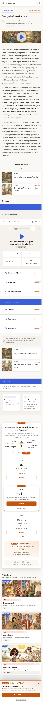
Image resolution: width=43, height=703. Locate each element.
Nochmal (36, 222)
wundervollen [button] (7, 99)
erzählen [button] (19, 155)
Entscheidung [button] (21, 149)
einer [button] (4, 52)
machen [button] (33, 82)
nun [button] (3, 149)
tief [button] (6, 146)
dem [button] (11, 70)
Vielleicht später (21, 700)
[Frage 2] (19, 230)
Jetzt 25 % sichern (20, 695)
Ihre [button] (3, 122)
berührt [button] (11, 146)
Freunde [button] (25, 49)
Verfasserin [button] (9, 131)
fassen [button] (8, 79)
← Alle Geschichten (7, 10)
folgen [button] (4, 70)
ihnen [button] (20, 137)
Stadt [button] (14, 52)
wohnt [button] (31, 128)
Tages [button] (18, 61)
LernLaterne (10, 3)
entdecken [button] (26, 70)
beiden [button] (33, 111)
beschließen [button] (20, 79)
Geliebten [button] (5, 140)
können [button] (28, 76)
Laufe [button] (6, 87)
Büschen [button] (5, 67)
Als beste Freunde (11, 257)
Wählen (20, 483)
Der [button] (13, 96)
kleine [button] (4, 96)
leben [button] (35, 49)
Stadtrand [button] (24, 128)
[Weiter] (32, 230)
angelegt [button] (14, 143)
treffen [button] (4, 58)
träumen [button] (25, 102)
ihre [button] (27, 99)
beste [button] (19, 49)
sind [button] (15, 49)
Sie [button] (31, 49)
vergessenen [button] (20, 108)
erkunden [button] (21, 58)
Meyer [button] (27, 125)
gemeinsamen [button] (12, 82)
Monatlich (17, 459)
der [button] (29, 55)
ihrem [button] (4, 82)
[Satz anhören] (21, 238)
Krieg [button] (34, 134)
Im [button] (3, 87)
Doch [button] (32, 102)
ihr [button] (32, 76)
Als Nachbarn (30, 257)
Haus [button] (15, 128)
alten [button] (4, 64)
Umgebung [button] (6, 61)
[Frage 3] (23, 230)
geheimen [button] (6, 73)
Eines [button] (14, 61)
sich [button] (11, 58)
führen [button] (22, 122)
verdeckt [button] (22, 67)
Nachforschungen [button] (12, 122)
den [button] (27, 79)
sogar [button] (32, 93)
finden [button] (9, 105)
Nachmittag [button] (18, 55)
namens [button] (17, 125)
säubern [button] (31, 90)
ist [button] (28, 67)
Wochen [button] (15, 87)
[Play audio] (21, 37)
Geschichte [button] (6, 111)
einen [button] (35, 61)
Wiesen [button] (5, 55)
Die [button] (38, 108)
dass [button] (21, 140)
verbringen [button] (23, 87)
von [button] (27, 52)
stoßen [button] (24, 61)
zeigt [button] (16, 137)
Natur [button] (30, 58)
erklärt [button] (16, 140)
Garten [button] (13, 73)
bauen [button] (26, 93)
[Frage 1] (15, 230)
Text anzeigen (21, 249)
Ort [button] (14, 99)
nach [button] (25, 55)
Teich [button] (4, 93)
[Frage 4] (27, 230)
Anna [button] (4, 49)
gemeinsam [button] (17, 102)
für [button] (20, 152)
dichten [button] (31, 64)
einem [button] (30, 96)
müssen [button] (36, 149)
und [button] (7, 49)
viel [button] (3, 90)
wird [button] (23, 96)
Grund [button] (10, 117)
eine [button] (36, 93)
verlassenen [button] (11, 64)
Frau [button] (12, 125)
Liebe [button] (28, 108)
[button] (33, 10)
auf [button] (31, 61)
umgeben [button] (21, 52)
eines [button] (37, 102)
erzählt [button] (33, 108)
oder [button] (34, 152)
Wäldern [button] (32, 52)
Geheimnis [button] (22, 82)
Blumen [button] (17, 93)
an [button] (17, 99)
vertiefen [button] (5, 102)
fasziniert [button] (23, 111)
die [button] (26, 58)
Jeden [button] (11, 55)
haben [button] (21, 143)
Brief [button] (34, 105)
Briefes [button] (17, 111)
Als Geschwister (12, 266)
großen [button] (18, 134)
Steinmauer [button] (6, 76)
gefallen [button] (5, 137)
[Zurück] (9, 230)
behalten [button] (28, 152)
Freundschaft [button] (34, 99)
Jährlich (25, 459)
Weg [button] (18, 64)
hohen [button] (30, 73)
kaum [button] (4, 79)
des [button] (12, 111)
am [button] (19, 128)
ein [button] (24, 137)
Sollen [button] (4, 152)
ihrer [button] (36, 58)
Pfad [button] (15, 70)
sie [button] (8, 58)
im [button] (9, 90)
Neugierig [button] (33, 67)
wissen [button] (37, 146)
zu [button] (36, 79)
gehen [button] (18, 117)
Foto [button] (28, 137)
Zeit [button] (6, 90)
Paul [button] (11, 49)
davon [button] (13, 155)
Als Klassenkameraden (30, 266)
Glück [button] (36, 76)
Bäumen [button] (15, 67)
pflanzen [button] (10, 93)
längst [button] (12, 108)
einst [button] (38, 140)
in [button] (38, 49)
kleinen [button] (9, 52)
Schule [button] (33, 55)
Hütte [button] (9, 96)
